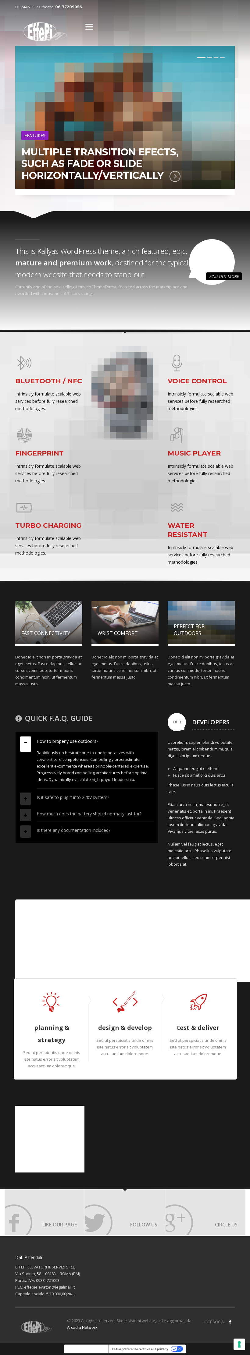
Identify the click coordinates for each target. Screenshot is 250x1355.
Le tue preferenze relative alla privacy (140, 1349)
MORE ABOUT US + (40, 957)
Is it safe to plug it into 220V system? (73, 797)
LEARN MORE (70, 185)
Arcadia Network (82, 1327)
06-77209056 (68, 7)
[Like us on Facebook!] (230, 1321)
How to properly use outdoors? (67, 741)
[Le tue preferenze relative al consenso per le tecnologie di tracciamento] (239, 1344)
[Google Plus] (205, 1212)
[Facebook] (44, 1212)
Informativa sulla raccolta (86, 1349)
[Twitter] (125, 1212)
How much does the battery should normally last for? (89, 814)
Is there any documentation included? (73, 830)
